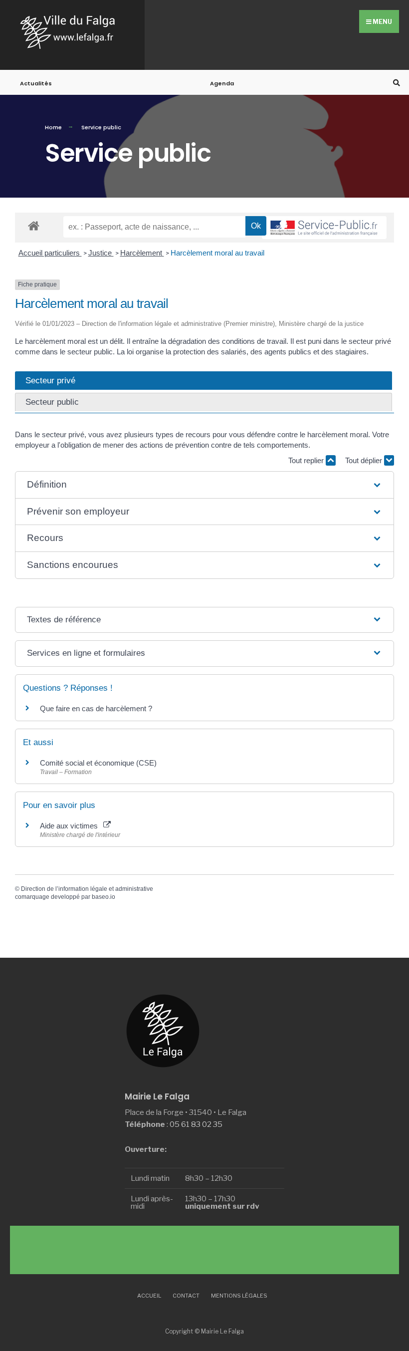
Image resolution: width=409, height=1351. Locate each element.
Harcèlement (142, 253)
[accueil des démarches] (33, 225)
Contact (186, 1295)
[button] (204, 485)
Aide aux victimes (71, 825)
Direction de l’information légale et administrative (87, 888)
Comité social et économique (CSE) (98, 763)
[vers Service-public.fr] (324, 227)
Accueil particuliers (50, 253)
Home (53, 127)
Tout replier (307, 460)
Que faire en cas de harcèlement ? (96, 708)
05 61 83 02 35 (196, 1124)
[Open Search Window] (395, 82)
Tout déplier (364, 460)
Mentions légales (239, 1295)
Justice (101, 253)
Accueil (149, 1295)
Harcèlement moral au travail (217, 253)
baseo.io (103, 896)
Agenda (222, 83)
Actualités (36, 83)
